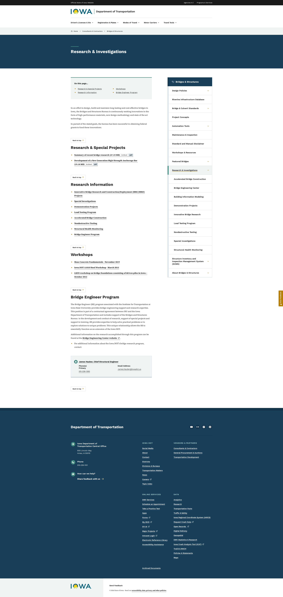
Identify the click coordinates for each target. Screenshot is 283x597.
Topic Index (147, 484)
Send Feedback (116, 586)
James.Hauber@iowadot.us (129, 369)
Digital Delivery (180, 531)
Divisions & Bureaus (151, 466)
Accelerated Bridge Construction (90, 217)
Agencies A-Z (189, 3)
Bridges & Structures (115, 31)
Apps (144, 513)
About (145, 453)
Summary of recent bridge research (103, 155)
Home (76, 31)
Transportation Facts (183, 509)
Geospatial (178, 535)
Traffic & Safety (180, 513)
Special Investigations (85, 201)
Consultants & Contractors (92, 31)
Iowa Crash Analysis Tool (188, 544)
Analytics (178, 500)
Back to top (77, 140)
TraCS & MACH (180, 549)
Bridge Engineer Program (126, 92)
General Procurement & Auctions (188, 453)
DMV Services (148, 500)
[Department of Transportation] (82, 11)
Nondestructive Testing (85, 223)
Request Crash (182, 522)
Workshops (120, 89)
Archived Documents (151, 568)
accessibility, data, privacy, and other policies (149, 590)
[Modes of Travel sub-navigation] (138, 23)
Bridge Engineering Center (100, 338)
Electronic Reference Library (154, 540)
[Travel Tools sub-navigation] (176, 23)
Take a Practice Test (151, 509)
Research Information (87, 92)
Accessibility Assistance (153, 544)
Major (148, 531)
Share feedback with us (88, 479)
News (144, 475)
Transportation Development (186, 457)
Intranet (148, 536)
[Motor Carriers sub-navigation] (158, 23)
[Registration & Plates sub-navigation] (118, 23)
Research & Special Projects (90, 89)
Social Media (147, 448)
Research (178, 504)
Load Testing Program (85, 212)
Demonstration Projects (86, 206)
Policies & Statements (183, 553)
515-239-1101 (82, 465)
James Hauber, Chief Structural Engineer (98, 362)
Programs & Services (204, 3)
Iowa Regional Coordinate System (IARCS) (192, 517)
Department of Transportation (115, 11)
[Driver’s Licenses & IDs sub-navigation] (92, 23)
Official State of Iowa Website (82, 3)
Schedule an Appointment (153, 504)
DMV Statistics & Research (185, 540)
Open (180, 526)
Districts (146, 462)
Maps (176, 558)
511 (144, 527)
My (145, 522)
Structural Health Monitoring (88, 228)
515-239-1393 (84, 371)
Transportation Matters (152, 470)
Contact (145, 457)
